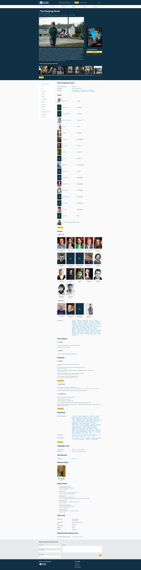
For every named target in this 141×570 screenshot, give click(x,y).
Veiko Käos (96, 325)
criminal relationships (90, 420)
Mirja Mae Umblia (75, 333)
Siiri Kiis (94, 324)
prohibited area (79, 419)
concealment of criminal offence (77, 422)
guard (73, 431)
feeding (97, 429)
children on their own (75, 424)
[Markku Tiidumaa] (59, 184)
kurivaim (91, 422)
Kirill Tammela (80, 332)
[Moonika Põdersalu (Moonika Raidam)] (59, 222)
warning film (88, 437)
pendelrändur (74, 428)
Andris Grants (64, 215)
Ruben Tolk (91, 332)
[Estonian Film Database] (44, 2)
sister (91, 433)
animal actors (99, 437)
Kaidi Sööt (98, 331)
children (93, 423)
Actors (42, 89)
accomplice (97, 420)
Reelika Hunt (74, 322)
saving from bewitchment (76, 427)
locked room (92, 424)
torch (85, 436)
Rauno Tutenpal (97, 332)
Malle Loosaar (93, 326)
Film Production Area (45, 84)
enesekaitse (79, 417)
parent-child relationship (83, 431)
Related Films (43, 104)
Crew (42, 86)
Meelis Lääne (99, 326)
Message (64, 544)
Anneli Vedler (81, 333)
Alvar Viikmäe (87, 333)
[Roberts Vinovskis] (59, 107)
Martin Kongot (75, 325)
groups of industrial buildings (81, 430)
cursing (76, 431)
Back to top (43, 116)
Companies (63, 6)
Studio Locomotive (75, 88)
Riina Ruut (74, 331)
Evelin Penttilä (64, 101)
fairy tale (73, 425)
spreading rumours (75, 423)
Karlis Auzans (64, 171)
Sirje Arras (80, 321)
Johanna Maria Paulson (66, 120)
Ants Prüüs (90, 328)
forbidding (90, 418)
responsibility (98, 431)
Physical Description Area (46, 111)
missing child (85, 418)
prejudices (74, 417)
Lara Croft (82, 424)
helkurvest (74, 434)
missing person (96, 417)
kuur (100, 434)
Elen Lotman (64, 139)
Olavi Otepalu (71, 497)
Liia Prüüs (95, 328)
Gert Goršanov (85, 321)
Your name (41, 544)
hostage (88, 427)
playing (80, 425)
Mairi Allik (96, 320)
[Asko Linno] (59, 158)
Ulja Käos (91, 325)
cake (88, 436)
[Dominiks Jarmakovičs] (59, 114)
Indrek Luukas (75, 498)
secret (78, 429)
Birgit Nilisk (89, 327)
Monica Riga (86, 330)
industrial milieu (98, 430)
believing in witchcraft (94, 425)
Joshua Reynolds (80, 330)
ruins (93, 431)
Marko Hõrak (80, 322)
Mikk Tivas (71, 498)
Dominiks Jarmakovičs (66, 113)
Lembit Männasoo (82, 327)
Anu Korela (81, 325)
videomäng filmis (94, 439)
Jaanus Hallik (98, 321)
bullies (84, 419)
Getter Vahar (64, 145)
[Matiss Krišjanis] (59, 177)
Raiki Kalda (85, 324)
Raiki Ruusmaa (85, 320)
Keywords (74, 6)
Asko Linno (64, 158)
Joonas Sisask (92, 331)
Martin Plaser (84, 328)
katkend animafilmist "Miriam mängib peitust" (89, 434)
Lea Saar (78, 331)
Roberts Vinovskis (65, 107)
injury (84, 433)
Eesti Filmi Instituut (75, 90)
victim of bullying (93, 419)
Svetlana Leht (79, 326)
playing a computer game (83, 416)
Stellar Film (74, 86)
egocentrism (90, 417)
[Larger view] (61, 32)
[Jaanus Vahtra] (59, 165)
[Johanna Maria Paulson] (59, 120)
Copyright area (44, 99)
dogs (101, 419)
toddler (87, 433)
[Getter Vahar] (59, 146)
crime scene (87, 422)
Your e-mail (41, 549)
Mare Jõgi (98, 322)
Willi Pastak (74, 328)
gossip (95, 422)
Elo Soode (64, 152)
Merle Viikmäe (93, 333)
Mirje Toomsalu (72, 493)
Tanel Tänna (64, 209)
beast (74, 420)
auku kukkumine (92, 416)
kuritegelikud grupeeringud (80, 420)
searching (84, 427)
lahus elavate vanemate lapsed (85, 423)
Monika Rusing (98, 330)
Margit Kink (99, 324)
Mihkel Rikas (92, 330)
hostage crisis (93, 427)
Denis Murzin (71, 506)
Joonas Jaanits (86, 322)
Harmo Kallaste (65, 190)
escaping (95, 428)
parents (90, 431)
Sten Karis (74, 320)
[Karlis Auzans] (59, 171)
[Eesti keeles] (98, 2)
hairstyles (81, 436)
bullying (87, 419)
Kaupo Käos (86, 325)
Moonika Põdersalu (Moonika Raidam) (69, 222)
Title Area (43, 109)
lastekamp (87, 424)
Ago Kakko (80, 324)
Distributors (43, 101)
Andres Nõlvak (64, 203)
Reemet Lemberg (86, 326)
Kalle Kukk (78, 501)
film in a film (82, 437)
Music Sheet (43, 106)
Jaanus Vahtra (64, 164)
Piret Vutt (99, 333)
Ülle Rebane (74, 330)
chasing (93, 429)
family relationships (81, 428)
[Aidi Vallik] (59, 133)
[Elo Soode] (59, 152)
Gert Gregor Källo (86, 498)
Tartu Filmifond (91, 90)
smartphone (76, 436)
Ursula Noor (95, 327)
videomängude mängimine (76, 433)
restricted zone (96, 418)
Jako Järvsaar (74, 324)
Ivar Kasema (90, 324)
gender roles (82, 429)
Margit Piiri (79, 328)
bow (94, 436)
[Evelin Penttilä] (59, 101)
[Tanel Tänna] (59, 210)
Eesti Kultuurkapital (83, 90)
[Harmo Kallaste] (59, 190)
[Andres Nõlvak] (59, 203)
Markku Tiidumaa (65, 183)
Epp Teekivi (86, 332)
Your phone (41, 554)
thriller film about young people (78, 439)
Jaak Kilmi (65, 15)
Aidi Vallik (64, 132)
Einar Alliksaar (74, 321)
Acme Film (74, 458)
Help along (43, 114)
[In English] (100, 2)
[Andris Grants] (59, 216)
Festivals (84, 6)
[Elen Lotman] (59, 139)
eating (87, 429)
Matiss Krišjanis (65, 177)
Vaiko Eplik (76, 492)
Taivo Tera (91, 320)
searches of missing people (77, 418)
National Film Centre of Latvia (86, 91)
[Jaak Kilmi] (59, 127)
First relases (43, 91)
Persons (52, 6)
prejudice (98, 416)
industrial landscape (90, 430)
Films (43, 6)
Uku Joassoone (92, 322)
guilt (90, 429)
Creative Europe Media (76, 91)
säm (64, 512)
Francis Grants (91, 321)
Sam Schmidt (71, 510)
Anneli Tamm (74, 332)
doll (72, 436)
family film (93, 437)
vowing (73, 430)
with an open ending (75, 437)
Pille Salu (82, 331)
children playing (86, 425)
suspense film (87, 439)
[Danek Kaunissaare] (59, 197)
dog (98, 419)
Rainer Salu (87, 331)
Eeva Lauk (74, 326)
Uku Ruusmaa (79, 320)
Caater (65, 502)
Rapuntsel (73, 429)
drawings (78, 434)
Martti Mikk (80, 498)
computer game (75, 416)
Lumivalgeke (98, 424)
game (77, 425)
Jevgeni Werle (74, 334)
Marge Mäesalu (75, 327)
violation (73, 419)
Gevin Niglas (76, 510)
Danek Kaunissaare (65, 196)
